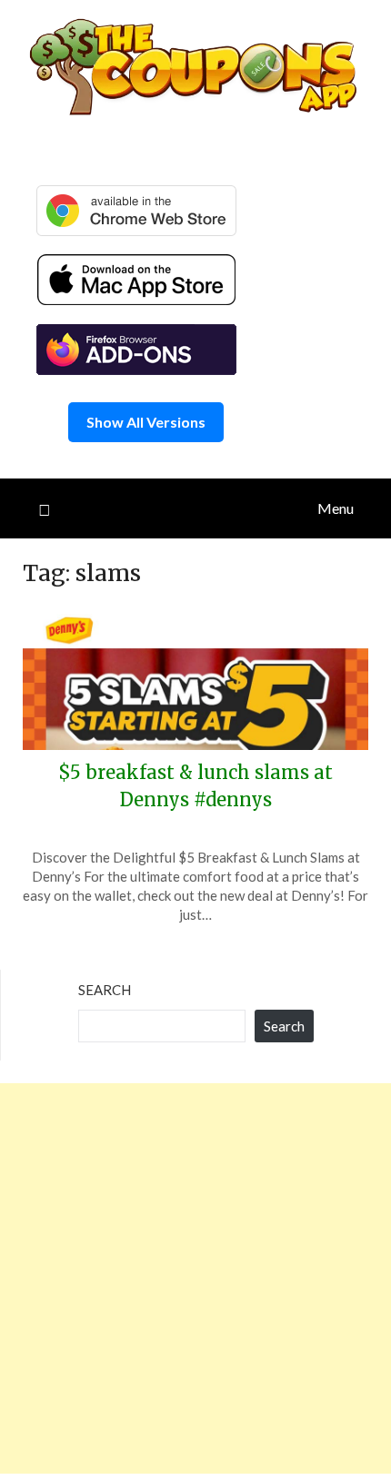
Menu (335, 508)
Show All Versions (146, 421)
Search (104, 990)
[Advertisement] (195, 1278)
